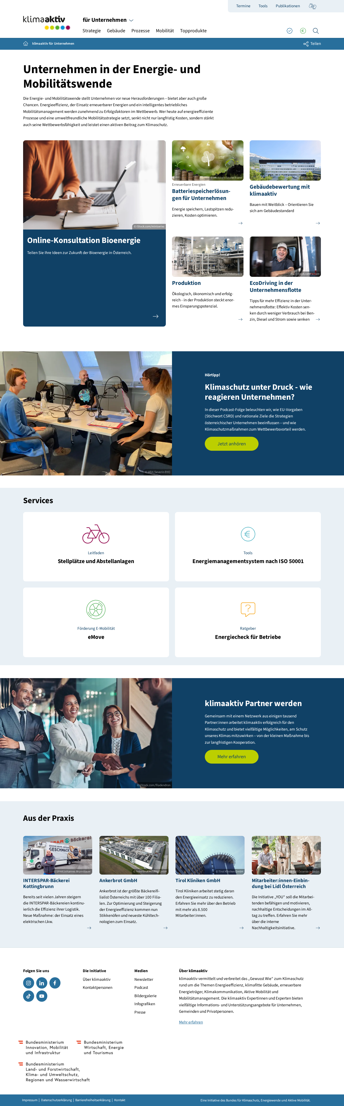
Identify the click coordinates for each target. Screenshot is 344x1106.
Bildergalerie (145, 996)
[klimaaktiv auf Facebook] (54, 982)
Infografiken (144, 1004)
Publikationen (288, 6)
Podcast (141, 987)
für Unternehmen (105, 20)
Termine (243, 6)
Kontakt (119, 1100)
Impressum (29, 1100)
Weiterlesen (96, 558)
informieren (96, 633)
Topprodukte (193, 30)
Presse (140, 1012)
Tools (263, 6)
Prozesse (140, 30)
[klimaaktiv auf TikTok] (28, 995)
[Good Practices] (289, 31)
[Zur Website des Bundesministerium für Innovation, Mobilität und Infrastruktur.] (43, 1047)
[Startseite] (46, 23)
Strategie (92, 30)
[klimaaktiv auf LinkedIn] (41, 982)
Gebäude (116, 30)
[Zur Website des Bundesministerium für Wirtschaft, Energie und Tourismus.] (99, 1047)
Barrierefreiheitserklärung (92, 1100)
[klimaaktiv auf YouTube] (41, 995)
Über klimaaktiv (96, 979)
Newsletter (143, 979)
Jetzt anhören (231, 444)
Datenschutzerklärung (56, 1100)
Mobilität (165, 30)
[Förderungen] (303, 31)
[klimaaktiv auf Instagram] (28, 982)
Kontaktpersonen (97, 987)
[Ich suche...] (316, 31)
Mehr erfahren (231, 756)
